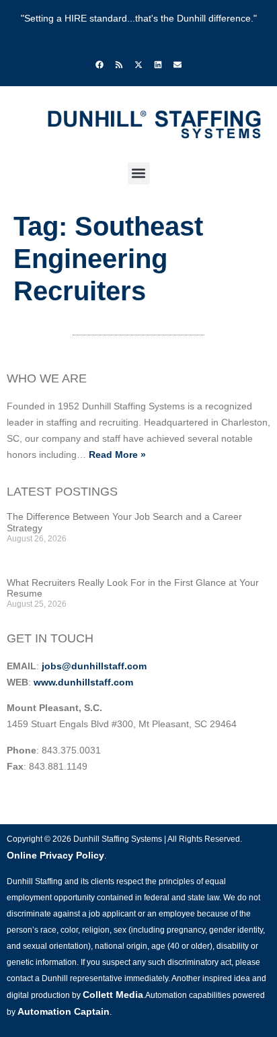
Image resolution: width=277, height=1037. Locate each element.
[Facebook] (99, 65)
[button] (139, 173)
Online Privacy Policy (55, 855)
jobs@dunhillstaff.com (94, 666)
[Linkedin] (158, 65)
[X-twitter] (138, 65)
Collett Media (113, 994)
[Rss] (119, 65)
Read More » (117, 454)
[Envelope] (177, 65)
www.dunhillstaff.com (83, 682)
